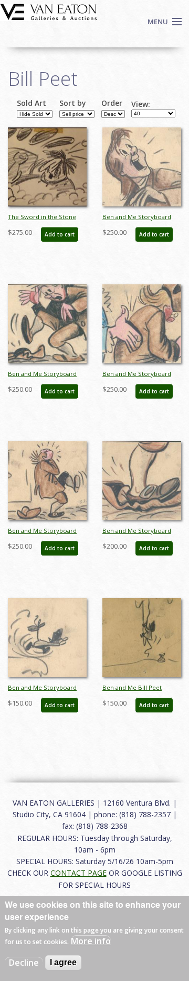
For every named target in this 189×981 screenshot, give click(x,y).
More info (91, 941)
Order (111, 103)
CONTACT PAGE (78, 873)
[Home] (48, 11)
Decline (24, 962)
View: (140, 104)
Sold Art (31, 103)
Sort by (72, 103)
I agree (63, 962)
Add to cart (60, 234)
